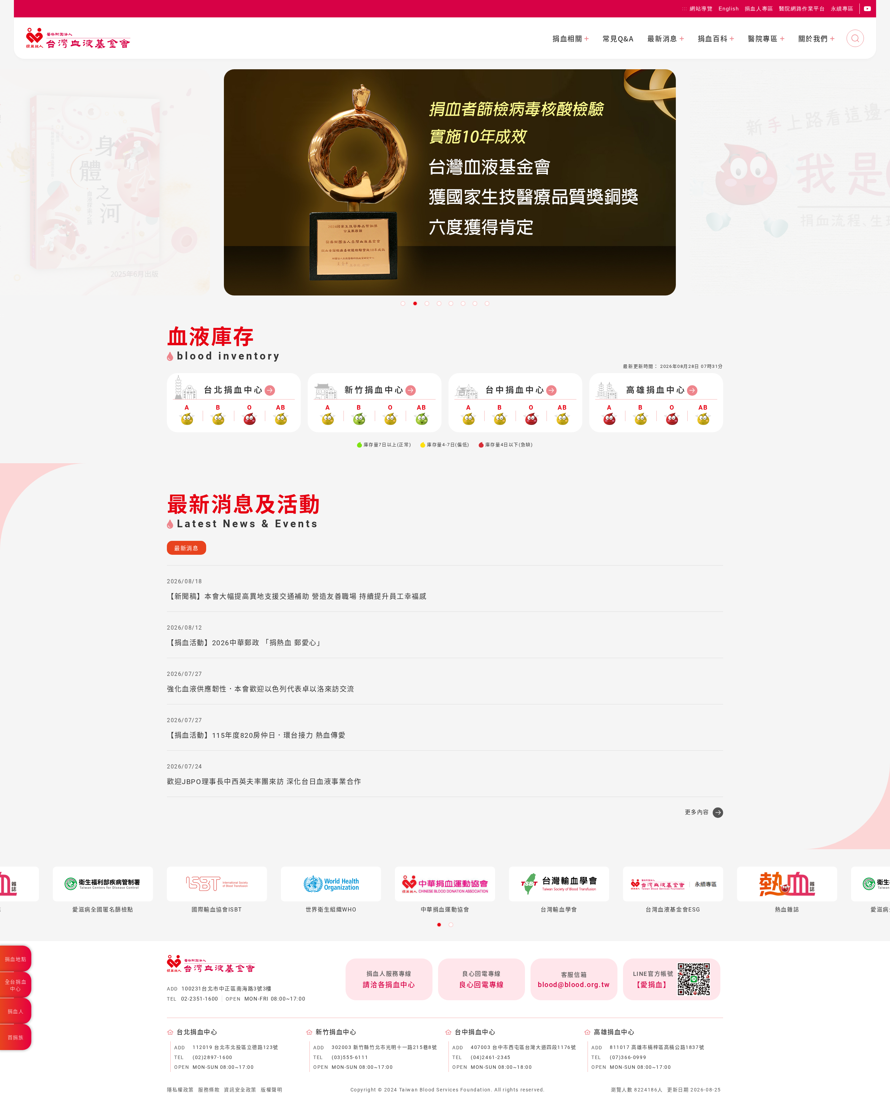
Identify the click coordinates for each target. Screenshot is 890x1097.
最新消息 (662, 38)
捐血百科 (713, 38)
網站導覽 (701, 8)
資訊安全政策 (240, 1089)
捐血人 (16, 1011)
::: (684, 8)
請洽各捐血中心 (389, 985)
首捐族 (16, 1037)
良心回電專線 (481, 985)
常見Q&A (617, 38)
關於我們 (813, 38)
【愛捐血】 (652, 985)
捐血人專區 (759, 8)
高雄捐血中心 (656, 390)
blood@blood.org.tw (574, 984)
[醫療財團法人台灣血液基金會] (78, 38)
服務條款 (209, 1089)
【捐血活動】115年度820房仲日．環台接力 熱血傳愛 (256, 735)
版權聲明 (271, 1089)
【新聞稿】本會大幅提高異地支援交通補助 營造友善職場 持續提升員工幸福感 (297, 596)
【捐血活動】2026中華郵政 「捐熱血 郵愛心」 (245, 643)
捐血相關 (567, 38)
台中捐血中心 (515, 390)
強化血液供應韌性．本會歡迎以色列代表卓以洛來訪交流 (261, 689)
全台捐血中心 (15, 985)
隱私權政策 (180, 1089)
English (729, 8)
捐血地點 (15, 959)
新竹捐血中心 (375, 390)
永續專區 (842, 8)
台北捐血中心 (234, 390)
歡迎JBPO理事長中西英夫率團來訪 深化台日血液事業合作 (264, 782)
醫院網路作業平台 (802, 8)
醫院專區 (763, 38)
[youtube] (867, 9)
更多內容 (697, 812)
